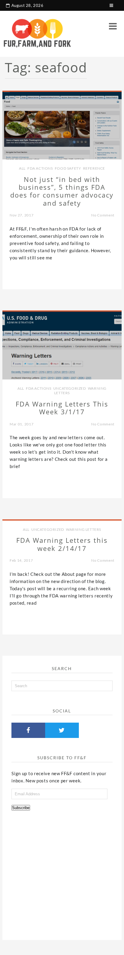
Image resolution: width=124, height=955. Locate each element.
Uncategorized (69, 388)
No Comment (102, 215)
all (22, 168)
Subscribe (20, 807)
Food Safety (68, 168)
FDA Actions (40, 168)
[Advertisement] (62, 873)
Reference (94, 168)
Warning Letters (83, 529)
